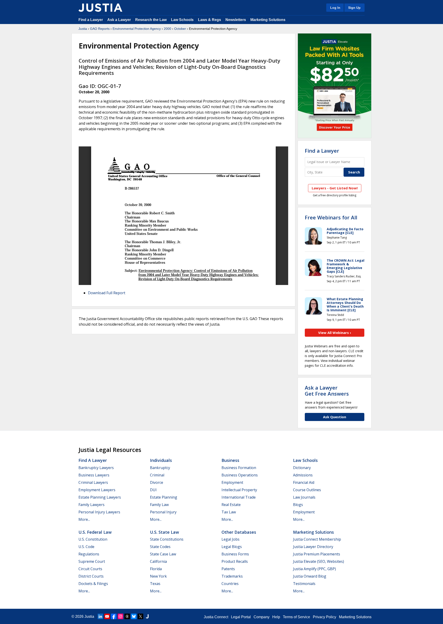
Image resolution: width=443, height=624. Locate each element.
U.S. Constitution (92, 539)
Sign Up (354, 7)
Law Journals (304, 497)
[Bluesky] (134, 616)
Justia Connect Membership (317, 539)
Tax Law (229, 512)
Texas (155, 583)
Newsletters (235, 20)
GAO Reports (100, 28)
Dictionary (302, 467)
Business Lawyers (93, 475)
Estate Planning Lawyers (99, 497)
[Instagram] (120, 616)
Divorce (156, 482)
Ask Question (334, 417)
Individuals (161, 460)
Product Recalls (235, 561)
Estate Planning (163, 497)
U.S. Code (86, 546)
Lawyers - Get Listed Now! (335, 188)
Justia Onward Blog (309, 576)
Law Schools (182, 20)
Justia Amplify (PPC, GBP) (314, 568)
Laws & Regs (209, 20)
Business (230, 460)
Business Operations (240, 475)
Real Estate (231, 504)
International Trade (239, 497)
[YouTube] (107, 616)
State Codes (160, 546)
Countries (230, 583)
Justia (82, 28)
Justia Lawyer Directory (313, 546)
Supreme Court (91, 561)
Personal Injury (163, 512)
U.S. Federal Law (95, 532)
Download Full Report (106, 292)
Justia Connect (216, 617)
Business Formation (239, 467)
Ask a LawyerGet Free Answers (327, 390)
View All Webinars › (334, 332)
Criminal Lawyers (93, 482)
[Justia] (100, 7)
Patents (228, 568)
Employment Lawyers (96, 489)
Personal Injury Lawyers (99, 512)
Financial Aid (303, 482)
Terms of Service (296, 617)
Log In (335, 7)
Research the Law (151, 20)
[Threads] (127, 616)
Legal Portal (241, 617)
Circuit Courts (90, 568)
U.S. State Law (164, 532)
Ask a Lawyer (119, 20)
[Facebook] (114, 616)
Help (276, 617)
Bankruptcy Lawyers (96, 467)
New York (158, 576)
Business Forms (235, 554)
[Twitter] (140, 616)
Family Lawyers (91, 504)
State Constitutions (166, 539)
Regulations (88, 554)
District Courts (91, 576)
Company (261, 617)
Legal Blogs (232, 546)
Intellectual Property (239, 489)
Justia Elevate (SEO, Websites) (318, 561)
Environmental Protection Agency (137, 28)
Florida (156, 568)
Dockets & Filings (93, 583)
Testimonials (304, 583)
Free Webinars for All (331, 217)
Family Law (159, 504)
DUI (153, 489)
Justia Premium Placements (316, 554)
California (158, 561)
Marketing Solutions (267, 20)
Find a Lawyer (90, 20)
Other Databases (239, 532)
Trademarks (232, 576)
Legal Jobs (230, 539)
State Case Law (163, 554)
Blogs (298, 504)
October (180, 28)
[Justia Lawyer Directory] (147, 616)
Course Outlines (307, 489)
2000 (167, 28)
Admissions (303, 475)
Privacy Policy (324, 617)
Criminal (157, 475)
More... (84, 519)
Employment (232, 482)
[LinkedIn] (100, 616)
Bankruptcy (160, 467)
